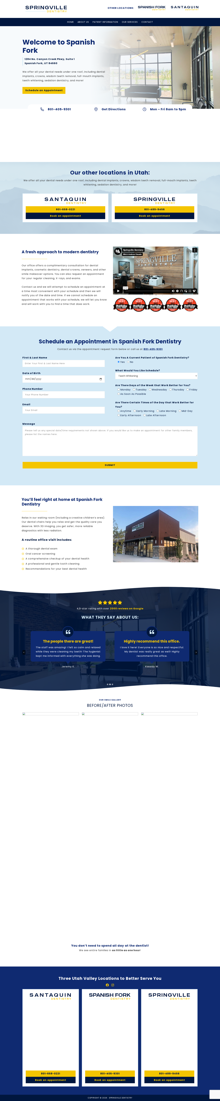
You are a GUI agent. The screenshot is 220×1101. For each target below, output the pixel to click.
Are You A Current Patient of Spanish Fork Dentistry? (152, 357)
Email (26, 404)
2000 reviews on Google (126, 608)
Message (28, 424)
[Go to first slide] (196, 652)
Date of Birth (31, 373)
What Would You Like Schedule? (137, 370)
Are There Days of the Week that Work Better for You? (152, 385)
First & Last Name (34, 357)
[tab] (107, 684)
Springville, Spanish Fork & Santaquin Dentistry (46, 9)
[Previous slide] (23, 652)
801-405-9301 (153, 349)
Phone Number (32, 389)
